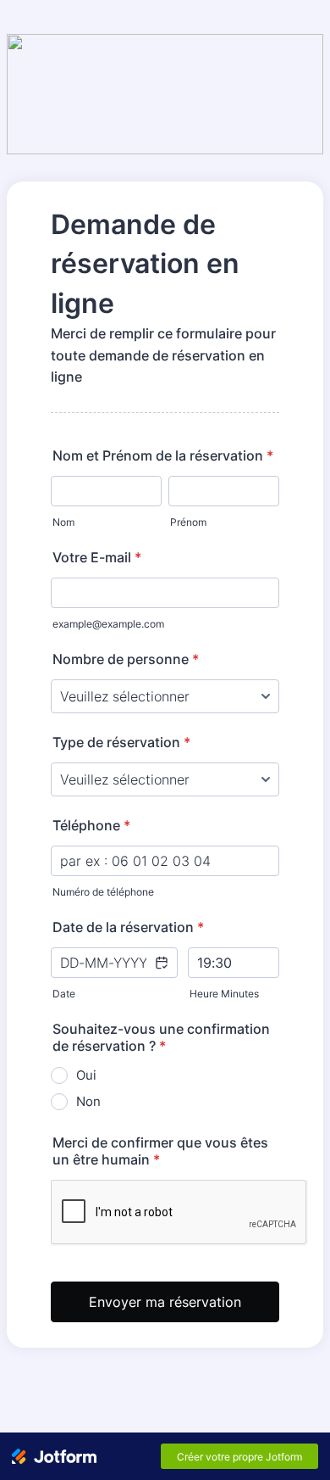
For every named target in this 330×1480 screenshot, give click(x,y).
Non (88, 1101)
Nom (63, 522)
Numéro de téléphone (103, 891)
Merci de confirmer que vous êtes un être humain (160, 1151)
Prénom (188, 522)
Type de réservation (121, 742)
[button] (161, 973)
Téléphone (91, 825)
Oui (86, 1075)
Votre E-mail (96, 557)
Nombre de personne (125, 659)
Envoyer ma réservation (165, 1301)
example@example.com (108, 623)
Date (63, 993)
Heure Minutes (224, 993)
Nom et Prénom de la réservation (162, 455)
